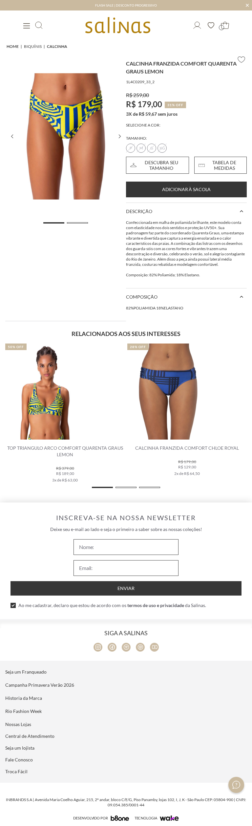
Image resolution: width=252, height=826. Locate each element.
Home (13, 46)
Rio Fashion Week (23, 711)
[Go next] (119, 136)
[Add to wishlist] (241, 60)
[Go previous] (11, 136)
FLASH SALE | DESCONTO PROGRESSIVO (126, 5)
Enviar (126, 588)
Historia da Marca (23, 698)
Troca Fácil (16, 771)
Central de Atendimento (29, 736)
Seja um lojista (19, 748)
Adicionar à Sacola (186, 189)
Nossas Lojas (18, 724)
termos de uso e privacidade (155, 605)
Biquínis (33, 46)
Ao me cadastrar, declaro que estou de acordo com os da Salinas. (112, 605)
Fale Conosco (19, 759)
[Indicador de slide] (53, 223)
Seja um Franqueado (26, 672)
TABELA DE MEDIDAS (224, 165)
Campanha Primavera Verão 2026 (39, 685)
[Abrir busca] (39, 25)
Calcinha (57, 46)
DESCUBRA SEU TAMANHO (161, 165)
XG (162, 148)
